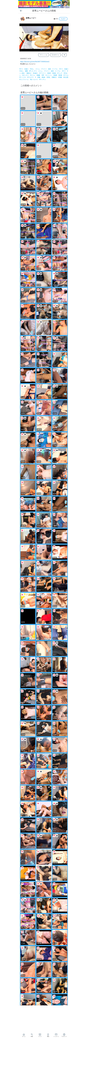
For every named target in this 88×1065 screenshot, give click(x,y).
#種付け (29, 73)
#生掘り (35, 73)
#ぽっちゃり (34, 79)
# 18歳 (38, 77)
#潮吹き (54, 77)
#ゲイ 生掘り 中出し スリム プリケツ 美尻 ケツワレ (38, 69)
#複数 (39, 75)
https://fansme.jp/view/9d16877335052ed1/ (34, 61)
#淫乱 (49, 77)
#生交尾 (65, 77)
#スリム (33, 75)
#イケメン (49, 75)
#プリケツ (42, 73)
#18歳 (60, 77)
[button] (66, 37)
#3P (43, 75)
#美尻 (49, 73)
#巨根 (60, 75)
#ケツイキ (22, 77)
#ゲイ (64, 71)
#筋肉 (44, 77)
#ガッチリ (25, 75)
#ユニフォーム (24, 79)
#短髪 (55, 75)
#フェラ (60, 73)
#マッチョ (42, 79)
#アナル (66, 75)
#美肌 (54, 73)
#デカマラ (30, 77)
